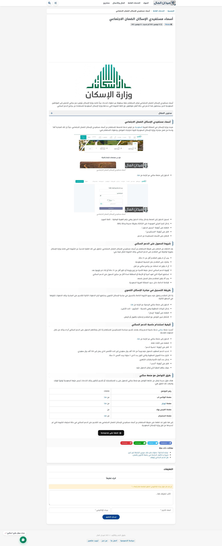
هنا (138, 175)
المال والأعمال (119, 3)
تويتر (164, 403)
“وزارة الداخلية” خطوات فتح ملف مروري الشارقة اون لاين (148, 452)
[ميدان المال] (165, 3)
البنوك (146, 3)
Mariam (167, 24)
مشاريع (106, 3)
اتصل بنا (114, 540)
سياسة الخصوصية (127, 540)
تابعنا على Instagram (111, 433)
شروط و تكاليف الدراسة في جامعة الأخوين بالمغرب (150, 455)
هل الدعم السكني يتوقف (159, 457)
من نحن (104, 540)
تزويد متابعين (93, 540)
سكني (160, 329)
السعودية (138, 127)
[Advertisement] (111, 43)
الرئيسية (170, 11)
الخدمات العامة (134, 3)
